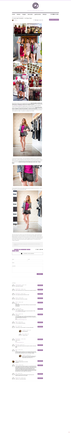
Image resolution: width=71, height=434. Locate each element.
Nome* (13, 259)
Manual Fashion (17, 338)
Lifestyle (44, 14)
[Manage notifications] (69, 432)
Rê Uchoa (15, 105)
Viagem (24, 14)
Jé (15, 308)
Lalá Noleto (20, 105)
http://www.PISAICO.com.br (19, 311)
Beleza (18, 14)
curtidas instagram (18, 284)
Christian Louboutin (23, 249)
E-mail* (29, 259)
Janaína (16, 360)
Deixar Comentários (28, 253)
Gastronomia (38, 14)
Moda (13, 14)
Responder (40, 285)
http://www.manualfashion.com (19, 342)
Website (13, 262)
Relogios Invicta (17, 377)
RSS (58, 14)
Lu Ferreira (16, 20)
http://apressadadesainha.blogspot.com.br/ (21, 319)
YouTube (53, 14)
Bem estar (30, 14)
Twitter (37, 249)
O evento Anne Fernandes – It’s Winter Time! (22, 18)
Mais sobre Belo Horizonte (54, 19)
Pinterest (52, 14)
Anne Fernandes (16, 249)
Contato (57, 14)
